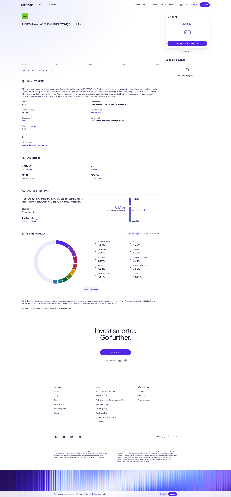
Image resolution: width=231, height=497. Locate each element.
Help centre (59, 404)
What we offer (141, 5)
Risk (23, 134)
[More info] (207, 60)
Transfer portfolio (61, 409)
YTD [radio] (38, 71)
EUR (24, 120)
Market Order (186, 24)
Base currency (28, 126)
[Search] (186, 4)
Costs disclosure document (35, 145)
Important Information (105, 391)
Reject (163, 494)
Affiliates (141, 396)
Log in (194, 5)
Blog (56, 396)
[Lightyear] (27, 4)
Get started (115, 352)
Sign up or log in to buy (185, 43)
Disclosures (100, 422)
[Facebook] (56, 436)
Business (52, 5)
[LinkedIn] (71, 436)
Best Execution (102, 404)
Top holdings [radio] (133, 234)
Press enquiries (144, 400)
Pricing (155, 5)
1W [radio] (28, 71)
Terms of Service (102, 396)
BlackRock (96, 112)
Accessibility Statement (106, 417)
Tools (56, 400)
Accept (173, 494)
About (163, 5)
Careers (141, 391)
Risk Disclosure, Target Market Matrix (111, 400)
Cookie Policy (91, 494)
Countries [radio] (154, 234)
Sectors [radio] (144, 234)
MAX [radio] (53, 71)
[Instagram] (79, 436)
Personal (42, 5)
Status (57, 413)
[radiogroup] (38, 70)
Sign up (205, 5)
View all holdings (91, 289)
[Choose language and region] (181, 4)
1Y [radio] (43, 71)
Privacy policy (101, 409)
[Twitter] (64, 436)
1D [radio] (24, 71)
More (171, 5)
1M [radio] (33, 71)
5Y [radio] (47, 71)
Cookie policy (101, 413)
